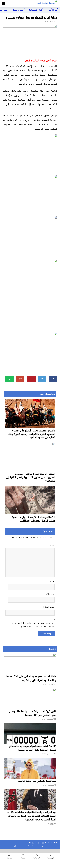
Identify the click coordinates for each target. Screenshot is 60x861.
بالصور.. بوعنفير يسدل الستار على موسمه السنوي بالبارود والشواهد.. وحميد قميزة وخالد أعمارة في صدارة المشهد (31, 434)
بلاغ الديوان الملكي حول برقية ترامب (37, 781)
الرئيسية (50, 858)
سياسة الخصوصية (28, 846)
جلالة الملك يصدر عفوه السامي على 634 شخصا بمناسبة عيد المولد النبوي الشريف (31, 678)
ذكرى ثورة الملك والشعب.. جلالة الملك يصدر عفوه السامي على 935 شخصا (32, 713)
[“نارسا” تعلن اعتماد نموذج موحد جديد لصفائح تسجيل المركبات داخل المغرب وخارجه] (30, 738)
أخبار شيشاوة (36, 9)
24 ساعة (36, 858)
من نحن (41, 846)
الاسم (52, 581)
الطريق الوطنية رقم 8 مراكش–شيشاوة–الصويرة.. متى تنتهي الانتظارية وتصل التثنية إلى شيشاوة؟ (30, 477)
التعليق (51, 545)
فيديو (9, 858)
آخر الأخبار (52, 9)
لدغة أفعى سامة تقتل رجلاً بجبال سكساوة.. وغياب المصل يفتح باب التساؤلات (33, 519)
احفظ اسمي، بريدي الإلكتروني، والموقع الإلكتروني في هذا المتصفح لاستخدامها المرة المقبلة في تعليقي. (33, 625)
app (7, 846)
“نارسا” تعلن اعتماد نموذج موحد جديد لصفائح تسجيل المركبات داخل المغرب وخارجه (32, 748)
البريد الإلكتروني (48, 594)
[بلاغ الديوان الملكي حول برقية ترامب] (30, 772)
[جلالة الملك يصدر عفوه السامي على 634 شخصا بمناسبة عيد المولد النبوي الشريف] (30, 668)
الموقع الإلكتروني (48, 607)
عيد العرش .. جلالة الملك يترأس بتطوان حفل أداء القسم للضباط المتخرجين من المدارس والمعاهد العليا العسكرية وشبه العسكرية (31, 816)
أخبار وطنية (19, 9)
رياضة (23, 858)
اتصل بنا (15, 846)
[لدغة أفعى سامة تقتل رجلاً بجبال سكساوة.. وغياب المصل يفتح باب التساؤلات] (30, 500)
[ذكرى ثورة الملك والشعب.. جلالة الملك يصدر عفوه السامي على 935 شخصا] (30, 703)
